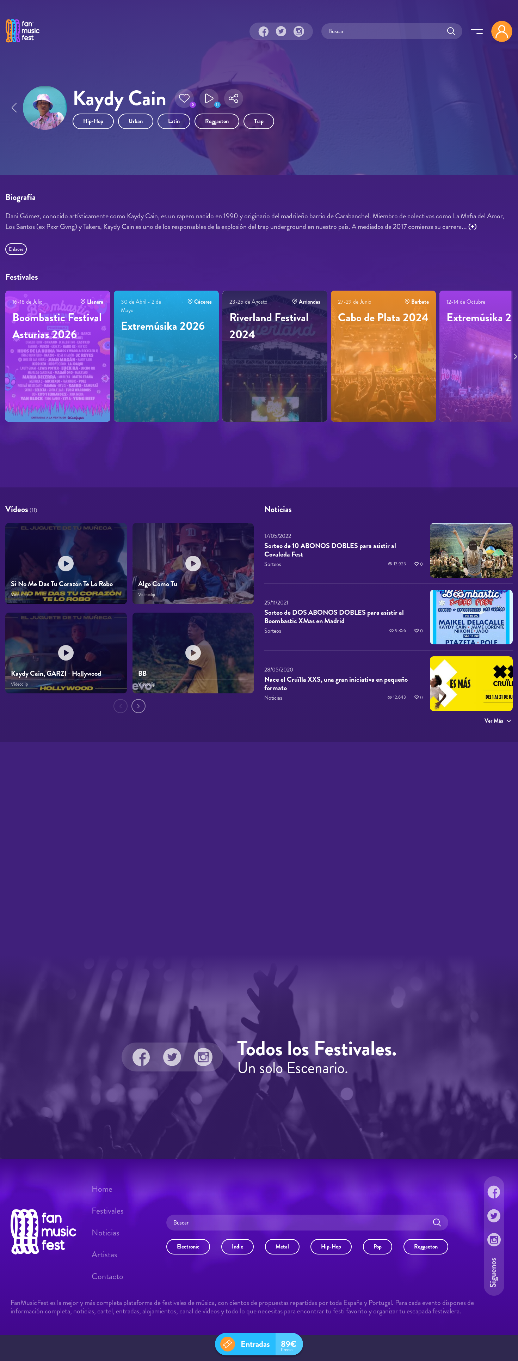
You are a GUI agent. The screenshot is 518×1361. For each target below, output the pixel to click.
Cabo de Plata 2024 (383, 317)
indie (237, 1246)
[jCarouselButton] (514, 355)
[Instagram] (299, 31)
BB (142, 673)
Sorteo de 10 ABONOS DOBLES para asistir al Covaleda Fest (330, 550)
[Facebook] (263, 31)
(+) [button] (472, 226)
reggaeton (217, 121)
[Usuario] (501, 31)
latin (174, 121)
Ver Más (494, 721)
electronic (188, 1246)
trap (259, 121)
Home (102, 1189)
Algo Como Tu (157, 584)
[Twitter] (281, 31)
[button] (184, 98)
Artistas (104, 1254)
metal (282, 1246)
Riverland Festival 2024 (269, 325)
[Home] (22, 43)
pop (378, 1246)
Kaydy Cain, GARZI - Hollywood (56, 673)
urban (136, 121)
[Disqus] (259, 847)
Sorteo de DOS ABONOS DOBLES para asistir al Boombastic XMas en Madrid (334, 617)
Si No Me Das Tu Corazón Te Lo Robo (62, 584)
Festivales (108, 1211)
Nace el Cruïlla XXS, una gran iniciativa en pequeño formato (336, 683)
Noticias (105, 1233)
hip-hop (93, 121)
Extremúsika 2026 (163, 326)
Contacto (107, 1276)
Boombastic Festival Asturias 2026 (57, 325)
